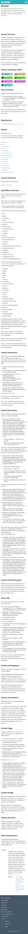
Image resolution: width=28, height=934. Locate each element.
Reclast (19, 550)
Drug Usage (6, 166)
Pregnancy (5, 161)
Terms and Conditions (7, 914)
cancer (22, 39)
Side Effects (6, 151)
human (18, 710)
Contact (3, 918)
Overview (5, 142)
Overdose (5, 170)
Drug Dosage (6, 168)
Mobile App (4, 909)
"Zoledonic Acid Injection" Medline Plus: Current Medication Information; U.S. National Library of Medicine (20, 888)
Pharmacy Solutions (6, 912)
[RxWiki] (5, 2)
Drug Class (5, 148)
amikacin (18, 374)
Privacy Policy (4, 916)
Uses (4, 144)
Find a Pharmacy (5, 898)
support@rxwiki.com (16, 873)
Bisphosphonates (7, 185)
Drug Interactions (7, 153)
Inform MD (5, 159)
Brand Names (6, 146)
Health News (4, 900)
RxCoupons (4, 907)
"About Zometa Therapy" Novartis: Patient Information (20, 883)
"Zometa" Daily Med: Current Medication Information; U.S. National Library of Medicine (20, 878)
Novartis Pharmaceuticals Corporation (13, 124)
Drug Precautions (7, 155)
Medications (4, 902)
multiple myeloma (8, 105)
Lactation (5, 163)
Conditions (4, 905)
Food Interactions (7, 157)
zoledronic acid (13, 550)
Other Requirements (8, 172)
